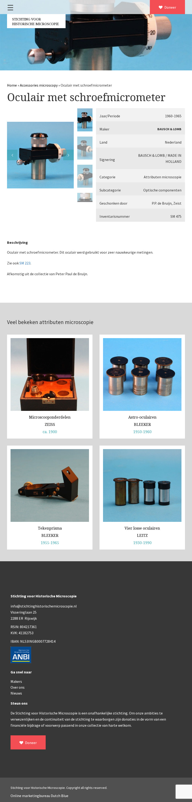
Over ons (18, 687)
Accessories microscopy (39, 85)
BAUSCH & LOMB (169, 129)
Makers (16, 681)
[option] (40, 155)
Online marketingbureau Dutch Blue (39, 795)
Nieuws (16, 693)
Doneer (170, 7)
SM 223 (24, 263)
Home (12, 85)
